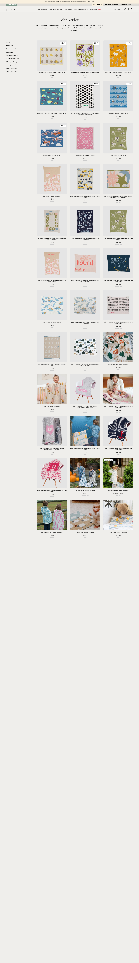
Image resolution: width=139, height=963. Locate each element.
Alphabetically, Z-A (13, 58)
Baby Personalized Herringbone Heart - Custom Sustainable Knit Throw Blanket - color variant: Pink (52, 454)
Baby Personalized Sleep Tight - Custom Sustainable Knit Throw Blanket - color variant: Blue (116, 286)
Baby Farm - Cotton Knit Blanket (118, 155)
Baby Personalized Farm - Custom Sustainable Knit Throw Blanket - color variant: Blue (121, 244)
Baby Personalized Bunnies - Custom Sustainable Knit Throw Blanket (52, 281)
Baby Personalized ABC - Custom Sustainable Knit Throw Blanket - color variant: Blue (51, 370)
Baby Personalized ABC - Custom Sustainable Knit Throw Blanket (52, 365)
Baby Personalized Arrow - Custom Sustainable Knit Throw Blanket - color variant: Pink (51, 496)
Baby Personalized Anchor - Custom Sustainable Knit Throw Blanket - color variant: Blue (118, 454)
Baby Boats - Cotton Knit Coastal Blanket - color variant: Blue (118, 118)
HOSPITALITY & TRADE (111, 5)
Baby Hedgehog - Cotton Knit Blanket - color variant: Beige (85, 495)
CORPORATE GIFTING (126, 5)
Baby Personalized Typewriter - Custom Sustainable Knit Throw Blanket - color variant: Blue (118, 328)
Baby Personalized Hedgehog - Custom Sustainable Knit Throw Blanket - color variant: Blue (119, 412)
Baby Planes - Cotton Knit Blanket (51, 155)
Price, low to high (12, 62)
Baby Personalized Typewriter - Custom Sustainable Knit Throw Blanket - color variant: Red (121, 328)
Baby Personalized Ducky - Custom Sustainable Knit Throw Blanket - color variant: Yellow (85, 454)
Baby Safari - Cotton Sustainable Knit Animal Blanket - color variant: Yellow (118, 77)
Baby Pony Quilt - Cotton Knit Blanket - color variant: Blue (86, 160)
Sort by (8, 42)
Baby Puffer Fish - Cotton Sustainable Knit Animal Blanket (51, 113)
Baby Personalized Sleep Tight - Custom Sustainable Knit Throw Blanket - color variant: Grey (118, 286)
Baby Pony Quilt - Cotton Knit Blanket (85, 155)
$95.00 (52, 75)
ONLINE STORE (97, 5)
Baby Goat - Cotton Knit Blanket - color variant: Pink (53, 411)
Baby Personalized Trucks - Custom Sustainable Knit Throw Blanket (85, 197)
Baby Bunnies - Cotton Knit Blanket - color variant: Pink (51, 201)
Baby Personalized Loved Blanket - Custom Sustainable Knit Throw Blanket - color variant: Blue (86, 286)
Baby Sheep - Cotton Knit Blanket (85, 532)
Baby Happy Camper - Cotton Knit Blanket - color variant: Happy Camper (118, 369)
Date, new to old (12, 71)
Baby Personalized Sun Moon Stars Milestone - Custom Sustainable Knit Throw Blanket (118, 197)
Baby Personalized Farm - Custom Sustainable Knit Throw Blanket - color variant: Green (116, 244)
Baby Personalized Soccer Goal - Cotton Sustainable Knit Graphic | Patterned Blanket (85, 114)
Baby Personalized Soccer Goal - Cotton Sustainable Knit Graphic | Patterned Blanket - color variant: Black (85, 119)
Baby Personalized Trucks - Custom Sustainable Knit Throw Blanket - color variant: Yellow (84, 202)
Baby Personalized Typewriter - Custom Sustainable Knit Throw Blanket (118, 323)
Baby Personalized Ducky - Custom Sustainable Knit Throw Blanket (85, 449)
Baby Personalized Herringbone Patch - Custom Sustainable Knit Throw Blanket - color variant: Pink (84, 412)
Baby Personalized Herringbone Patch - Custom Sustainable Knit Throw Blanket (85, 407)
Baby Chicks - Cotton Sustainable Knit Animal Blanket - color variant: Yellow (52, 77)
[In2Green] (11, 9)
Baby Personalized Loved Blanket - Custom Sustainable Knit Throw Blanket (85, 281)
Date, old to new (12, 68)
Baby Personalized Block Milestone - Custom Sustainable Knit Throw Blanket (52, 239)
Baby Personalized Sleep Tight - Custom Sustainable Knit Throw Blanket (118, 281)
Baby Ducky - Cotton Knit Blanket (118, 532)
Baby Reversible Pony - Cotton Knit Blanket (52, 532)
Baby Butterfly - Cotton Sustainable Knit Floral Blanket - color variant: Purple (85, 77)
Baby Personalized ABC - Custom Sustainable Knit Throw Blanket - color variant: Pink (53, 370)
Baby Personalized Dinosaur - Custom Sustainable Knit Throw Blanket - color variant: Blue (86, 328)
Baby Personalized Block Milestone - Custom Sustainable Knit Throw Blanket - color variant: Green (51, 244)
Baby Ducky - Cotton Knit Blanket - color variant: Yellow (118, 537)
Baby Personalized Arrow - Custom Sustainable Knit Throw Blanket (52, 491)
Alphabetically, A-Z (13, 55)
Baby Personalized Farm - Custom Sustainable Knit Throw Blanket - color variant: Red (118, 244)
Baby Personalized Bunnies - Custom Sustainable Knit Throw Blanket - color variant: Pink (51, 286)
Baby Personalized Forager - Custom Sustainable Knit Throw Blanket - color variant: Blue (84, 244)
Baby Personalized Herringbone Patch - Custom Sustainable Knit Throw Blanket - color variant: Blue (86, 412)
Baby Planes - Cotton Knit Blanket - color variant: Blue (52, 160)
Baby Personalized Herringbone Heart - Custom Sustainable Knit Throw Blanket (52, 449)
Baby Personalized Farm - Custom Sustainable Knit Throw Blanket (118, 239)
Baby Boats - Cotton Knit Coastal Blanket (118, 113)
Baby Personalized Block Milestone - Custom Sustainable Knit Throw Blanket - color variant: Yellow (53, 244)
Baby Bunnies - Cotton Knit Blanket (52, 196)
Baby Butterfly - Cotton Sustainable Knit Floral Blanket (85, 72)
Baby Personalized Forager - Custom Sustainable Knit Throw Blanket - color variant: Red (86, 244)
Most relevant (11, 49)
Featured (10, 46)
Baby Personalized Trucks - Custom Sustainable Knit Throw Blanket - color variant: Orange (86, 202)
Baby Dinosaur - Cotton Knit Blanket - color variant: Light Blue (52, 327)
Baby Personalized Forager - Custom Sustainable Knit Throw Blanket (85, 239)
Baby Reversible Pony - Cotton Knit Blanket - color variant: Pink (53, 537)
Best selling (10, 52)
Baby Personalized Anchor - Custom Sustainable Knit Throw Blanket (118, 449)
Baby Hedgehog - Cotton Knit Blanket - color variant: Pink (83, 495)
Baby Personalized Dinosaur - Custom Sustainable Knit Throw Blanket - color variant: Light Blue (84, 328)
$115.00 (85, 117)
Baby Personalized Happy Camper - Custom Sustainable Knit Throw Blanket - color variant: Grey (85, 370)
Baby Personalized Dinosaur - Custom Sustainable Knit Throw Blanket (85, 323)
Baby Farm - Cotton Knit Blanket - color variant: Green (118, 160)
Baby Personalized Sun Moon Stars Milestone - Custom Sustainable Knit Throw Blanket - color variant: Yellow (119, 202)
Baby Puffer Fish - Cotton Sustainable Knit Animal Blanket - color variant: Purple (52, 118)
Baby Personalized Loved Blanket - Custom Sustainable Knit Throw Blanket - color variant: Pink (84, 286)
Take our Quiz (11, 5)
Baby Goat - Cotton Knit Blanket (52, 406)
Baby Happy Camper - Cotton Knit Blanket (118, 364)
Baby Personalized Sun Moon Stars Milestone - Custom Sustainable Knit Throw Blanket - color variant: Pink (117, 202)
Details (84, 2)
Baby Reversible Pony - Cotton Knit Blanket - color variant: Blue (51, 537)
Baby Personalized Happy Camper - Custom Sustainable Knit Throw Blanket (85, 365)
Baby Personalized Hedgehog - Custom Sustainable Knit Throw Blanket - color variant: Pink (117, 412)
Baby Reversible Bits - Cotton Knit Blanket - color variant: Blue (117, 495)
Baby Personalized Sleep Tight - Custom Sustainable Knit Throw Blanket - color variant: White (121, 286)
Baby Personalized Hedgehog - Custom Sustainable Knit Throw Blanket (118, 407)
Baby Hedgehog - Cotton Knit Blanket (85, 490)
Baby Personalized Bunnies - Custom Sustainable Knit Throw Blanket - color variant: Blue (53, 286)
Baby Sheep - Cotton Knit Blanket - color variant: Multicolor (85, 537)
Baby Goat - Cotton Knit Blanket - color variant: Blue (51, 411)
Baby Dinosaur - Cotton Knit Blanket (52, 322)
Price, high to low (12, 65)
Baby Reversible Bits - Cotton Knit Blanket (118, 490)
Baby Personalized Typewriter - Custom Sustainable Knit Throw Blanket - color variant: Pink (116, 328)
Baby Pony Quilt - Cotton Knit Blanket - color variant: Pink (84, 160)
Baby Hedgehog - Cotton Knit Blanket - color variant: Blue (88, 495)
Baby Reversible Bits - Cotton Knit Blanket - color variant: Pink (119, 495)
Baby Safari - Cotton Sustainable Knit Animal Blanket (118, 72)
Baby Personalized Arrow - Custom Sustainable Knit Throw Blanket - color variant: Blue (53, 496)
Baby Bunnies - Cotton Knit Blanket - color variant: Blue (53, 201)
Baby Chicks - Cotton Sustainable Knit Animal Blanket (51, 72)
